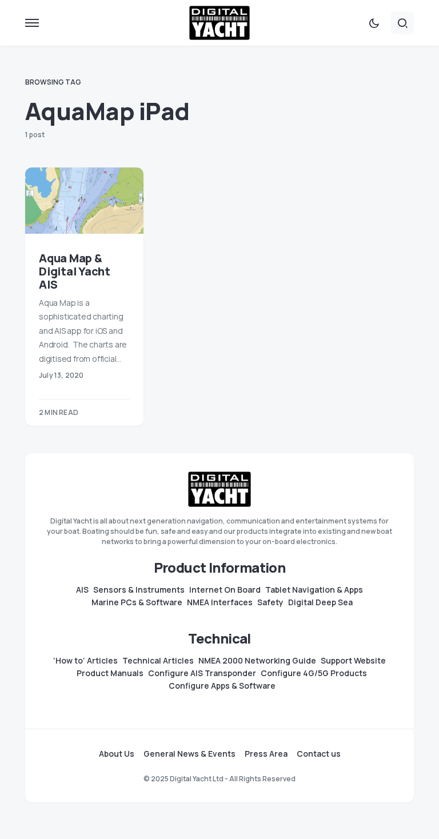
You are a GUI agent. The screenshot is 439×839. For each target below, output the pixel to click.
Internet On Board (225, 590)
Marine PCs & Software (136, 602)
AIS (82, 590)
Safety (270, 602)
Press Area (266, 754)
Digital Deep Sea (320, 602)
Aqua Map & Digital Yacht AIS (74, 271)
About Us (116, 754)
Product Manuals (110, 673)
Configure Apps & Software (222, 686)
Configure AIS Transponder (202, 673)
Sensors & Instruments (139, 590)
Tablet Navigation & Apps (314, 590)
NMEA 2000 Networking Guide (257, 661)
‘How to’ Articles (85, 661)
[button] (32, 23)
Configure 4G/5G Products (314, 673)
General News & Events (189, 754)
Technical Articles (158, 661)
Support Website (353, 661)
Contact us (319, 754)
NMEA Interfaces (220, 602)
